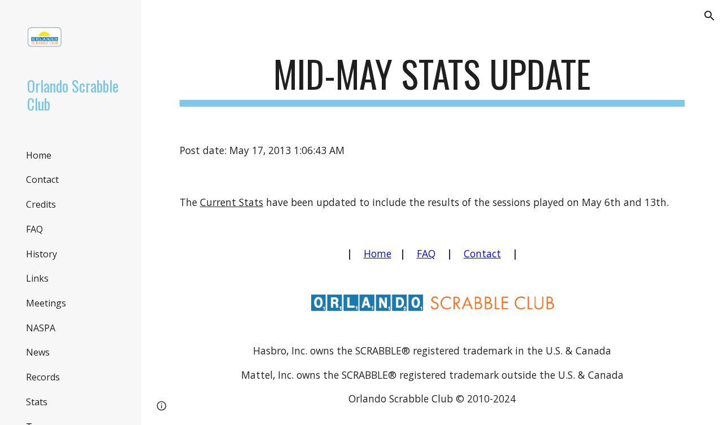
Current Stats (231, 202)
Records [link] (43, 377)
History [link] (41, 254)
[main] (432, 79)
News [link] (38, 352)
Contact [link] (42, 179)
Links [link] (37, 278)
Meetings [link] (46, 303)
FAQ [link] (34, 229)
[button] (709, 15)
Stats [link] (36, 402)
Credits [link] (41, 204)
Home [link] (38, 155)
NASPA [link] (40, 328)
